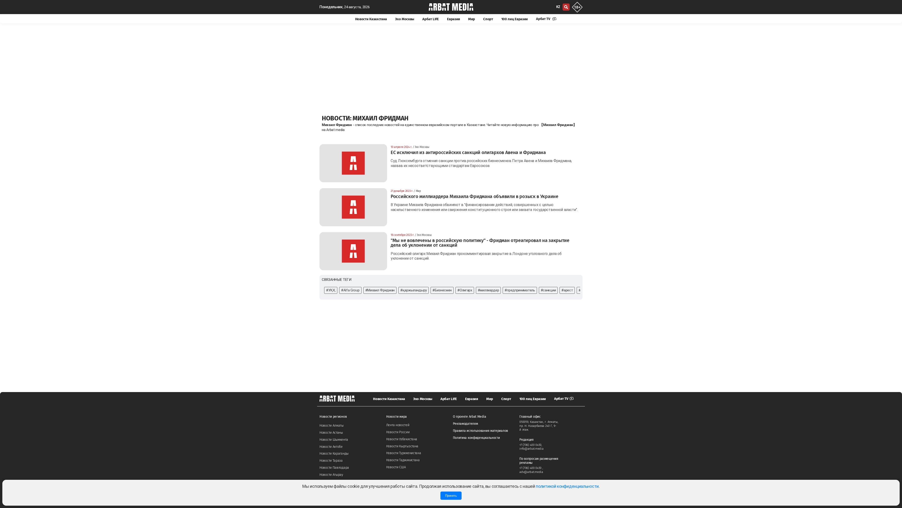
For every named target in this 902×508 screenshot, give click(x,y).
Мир (471, 19)
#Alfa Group (350, 290)
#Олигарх (464, 290)
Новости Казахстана (371, 19)
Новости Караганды (334, 454)
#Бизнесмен (442, 290)
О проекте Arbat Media (469, 417)
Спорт (488, 19)
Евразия (453, 19)
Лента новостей (397, 425)
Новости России (398, 432)
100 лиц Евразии (514, 19)
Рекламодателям (465, 424)
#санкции (548, 290)
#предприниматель (520, 290)
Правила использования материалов (480, 431)
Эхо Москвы (404, 19)
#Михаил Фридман (380, 290)
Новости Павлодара (334, 468)
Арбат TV (543, 19)
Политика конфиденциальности (476, 438)
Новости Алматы (331, 426)
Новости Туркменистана (403, 453)
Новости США (396, 467)
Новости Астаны (331, 433)
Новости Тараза (331, 461)
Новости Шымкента (333, 440)
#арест (567, 290)
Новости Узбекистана (401, 439)
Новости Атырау (331, 475)
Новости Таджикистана (403, 460)
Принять (451, 495)
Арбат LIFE (430, 19)
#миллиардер (488, 290)
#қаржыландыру (413, 290)
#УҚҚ (330, 290)
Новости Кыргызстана (402, 446)
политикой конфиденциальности (567, 486)
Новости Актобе (331, 447)
